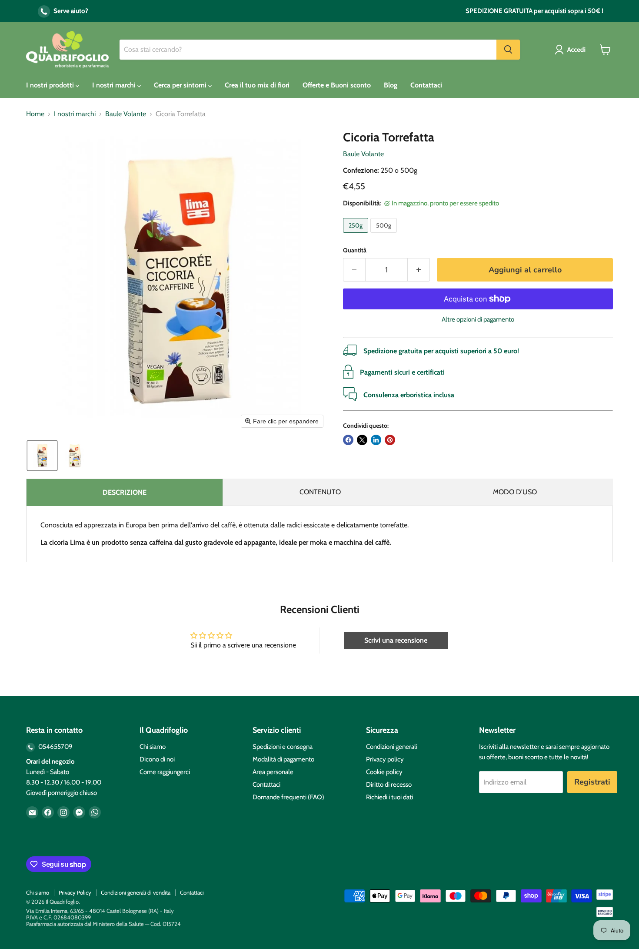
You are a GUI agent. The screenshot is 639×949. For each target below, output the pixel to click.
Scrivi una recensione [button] (395, 640)
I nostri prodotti (51, 85)
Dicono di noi (157, 759)
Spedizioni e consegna (283, 747)
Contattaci (426, 85)
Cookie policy (384, 772)
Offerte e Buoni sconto (337, 85)
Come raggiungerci (165, 772)
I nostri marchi (114, 85)
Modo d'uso (515, 492)
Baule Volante (125, 114)
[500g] (384, 235)
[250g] (356, 235)
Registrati (592, 782)
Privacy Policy (75, 892)
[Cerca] (508, 50)
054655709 (55, 747)
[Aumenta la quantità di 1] (419, 270)
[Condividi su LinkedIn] (376, 440)
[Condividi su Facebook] (348, 440)
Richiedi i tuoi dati (389, 797)
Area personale (273, 772)
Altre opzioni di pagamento (478, 319)
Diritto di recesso (389, 784)
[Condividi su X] (362, 440)
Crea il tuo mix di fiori (257, 85)
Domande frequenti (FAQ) (288, 797)
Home (35, 114)
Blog (390, 85)
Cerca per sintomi (181, 85)
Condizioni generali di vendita (135, 892)
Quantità (354, 250)
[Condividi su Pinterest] (390, 440)
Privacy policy (385, 759)
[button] (572, 49)
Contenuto (320, 492)
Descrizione (124, 492)
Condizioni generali (391, 747)
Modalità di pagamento (283, 759)
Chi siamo (153, 747)
